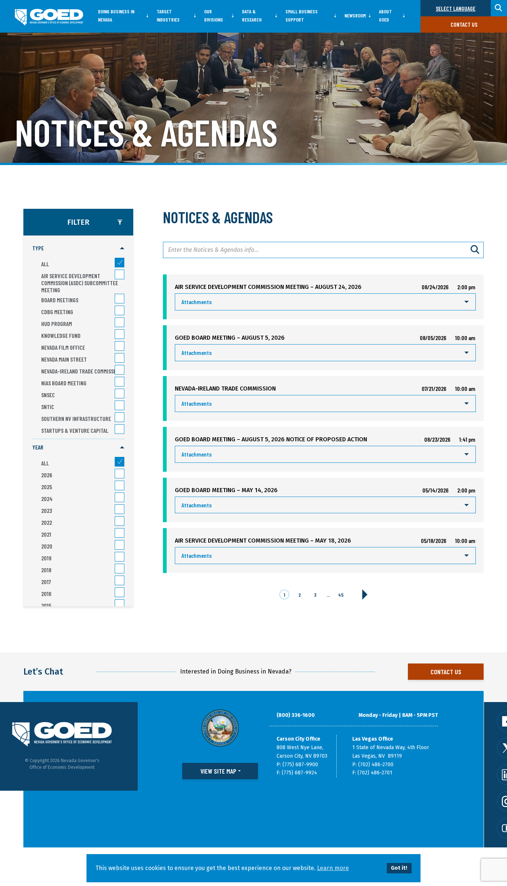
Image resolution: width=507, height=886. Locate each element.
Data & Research (252, 15)
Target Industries (168, 15)
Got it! (399, 868)
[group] (78, 339)
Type (38, 247)
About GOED (385, 15)
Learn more (333, 868)
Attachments (196, 301)
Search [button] (499, 8)
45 (341, 595)
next (364, 594)
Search (475, 250)
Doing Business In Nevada (116, 15)
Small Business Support (301, 15)
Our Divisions (213, 15)
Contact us (464, 24)
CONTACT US (446, 672)
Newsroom (355, 15)
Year (37, 447)
